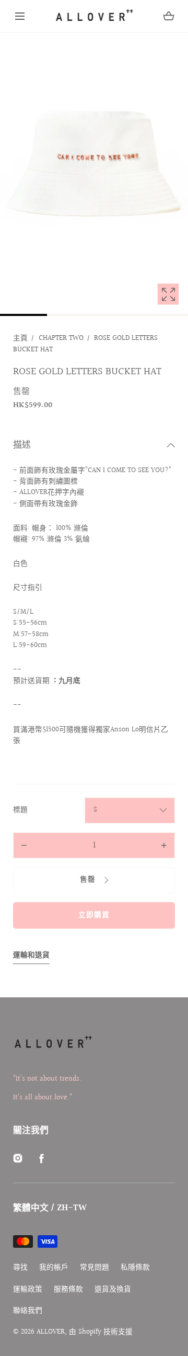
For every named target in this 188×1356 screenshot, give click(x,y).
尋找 (20, 1267)
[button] (20, 16)
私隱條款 (135, 1267)
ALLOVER (51, 1332)
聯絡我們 (27, 1311)
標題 (20, 810)
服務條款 (68, 1289)
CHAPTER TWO (61, 338)
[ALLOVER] (94, 16)
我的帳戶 (53, 1267)
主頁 (20, 338)
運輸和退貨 (31, 955)
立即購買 (94, 915)
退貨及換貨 (113, 1289)
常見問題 (94, 1267)
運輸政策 (27, 1289)
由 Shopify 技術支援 (101, 1332)
